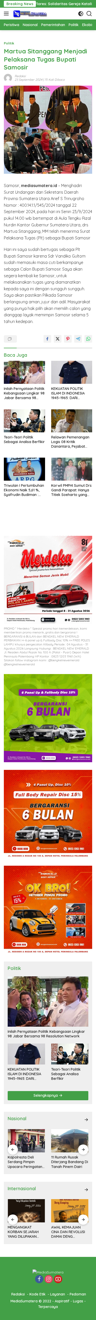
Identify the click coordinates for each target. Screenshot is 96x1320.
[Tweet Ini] (57, 339)
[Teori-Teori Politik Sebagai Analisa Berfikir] (24, 420)
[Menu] (7, 13)
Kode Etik (37, 1294)
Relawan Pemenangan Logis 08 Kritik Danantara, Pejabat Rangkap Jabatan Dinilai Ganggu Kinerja (70, 442)
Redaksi (20, 76)
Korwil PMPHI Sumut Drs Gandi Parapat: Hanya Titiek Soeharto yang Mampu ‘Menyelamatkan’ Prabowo (71, 490)
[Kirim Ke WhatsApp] (88, 339)
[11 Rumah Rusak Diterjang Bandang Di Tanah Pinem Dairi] (26, 1140)
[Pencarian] (89, 13)
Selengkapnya (46, 1095)
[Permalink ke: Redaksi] (8, 77)
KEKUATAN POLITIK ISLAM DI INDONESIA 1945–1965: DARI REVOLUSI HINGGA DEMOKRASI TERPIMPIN (70, 393)
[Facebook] (39, 1279)
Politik (9, 43)
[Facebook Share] (47, 339)
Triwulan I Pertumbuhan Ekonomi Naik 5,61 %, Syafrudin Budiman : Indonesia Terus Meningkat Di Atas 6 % (24, 490)
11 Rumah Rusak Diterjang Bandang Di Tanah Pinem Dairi (26, 1162)
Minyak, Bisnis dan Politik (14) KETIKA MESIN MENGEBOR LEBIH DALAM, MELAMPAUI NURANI (67, 1232)
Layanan (57, 1294)
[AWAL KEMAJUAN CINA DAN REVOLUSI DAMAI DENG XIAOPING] (26, 1210)
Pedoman (78, 1294)
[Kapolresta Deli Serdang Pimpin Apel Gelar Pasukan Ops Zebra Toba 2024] (70, 1140)
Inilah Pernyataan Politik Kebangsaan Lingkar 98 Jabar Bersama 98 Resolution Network (24, 393)
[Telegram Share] (78, 339)
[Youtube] (58, 1279)
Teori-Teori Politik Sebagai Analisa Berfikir (24, 439)
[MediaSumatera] (29, 13)
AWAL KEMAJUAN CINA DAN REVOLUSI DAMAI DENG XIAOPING (24, 1232)
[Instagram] (49, 1279)
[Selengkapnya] (86, 1119)
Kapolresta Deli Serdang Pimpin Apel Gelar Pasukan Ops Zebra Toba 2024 (69, 1162)
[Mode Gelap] (81, 13)
